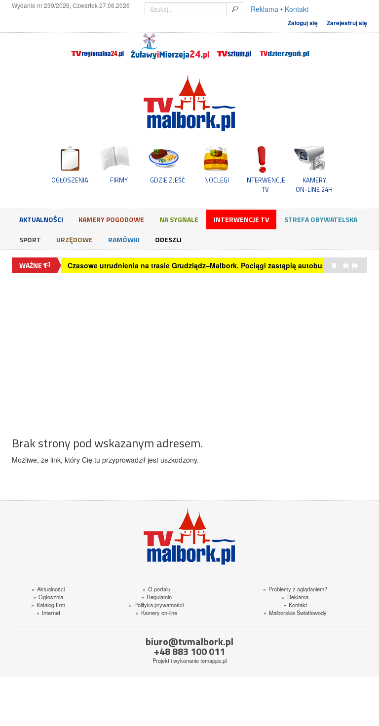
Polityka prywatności (156, 605)
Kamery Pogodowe (111, 219)
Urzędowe (74, 239)
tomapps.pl (213, 660)
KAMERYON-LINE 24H (314, 184)
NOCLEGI (216, 180)
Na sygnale (178, 219)
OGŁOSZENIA (69, 180)
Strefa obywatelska (320, 219)
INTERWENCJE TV (265, 184)
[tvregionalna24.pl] (97, 46)
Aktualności (41, 219)
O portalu (156, 589)
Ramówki (124, 239)
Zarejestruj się (347, 23)
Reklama (264, 9)
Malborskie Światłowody (295, 613)
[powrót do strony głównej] (189, 102)
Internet (48, 613)
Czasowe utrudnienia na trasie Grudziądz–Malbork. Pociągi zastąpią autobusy (199, 265)
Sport (30, 239)
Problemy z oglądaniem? (295, 589)
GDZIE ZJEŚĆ (167, 180)
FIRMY (119, 180)
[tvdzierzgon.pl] (284, 46)
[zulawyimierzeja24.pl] (170, 46)
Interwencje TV (241, 219)
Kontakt (296, 9)
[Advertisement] (189, 350)
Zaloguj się (303, 23)
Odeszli (168, 239)
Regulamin (156, 597)
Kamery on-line (156, 613)
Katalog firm (48, 605)
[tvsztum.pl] (235, 46)
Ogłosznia (48, 597)
